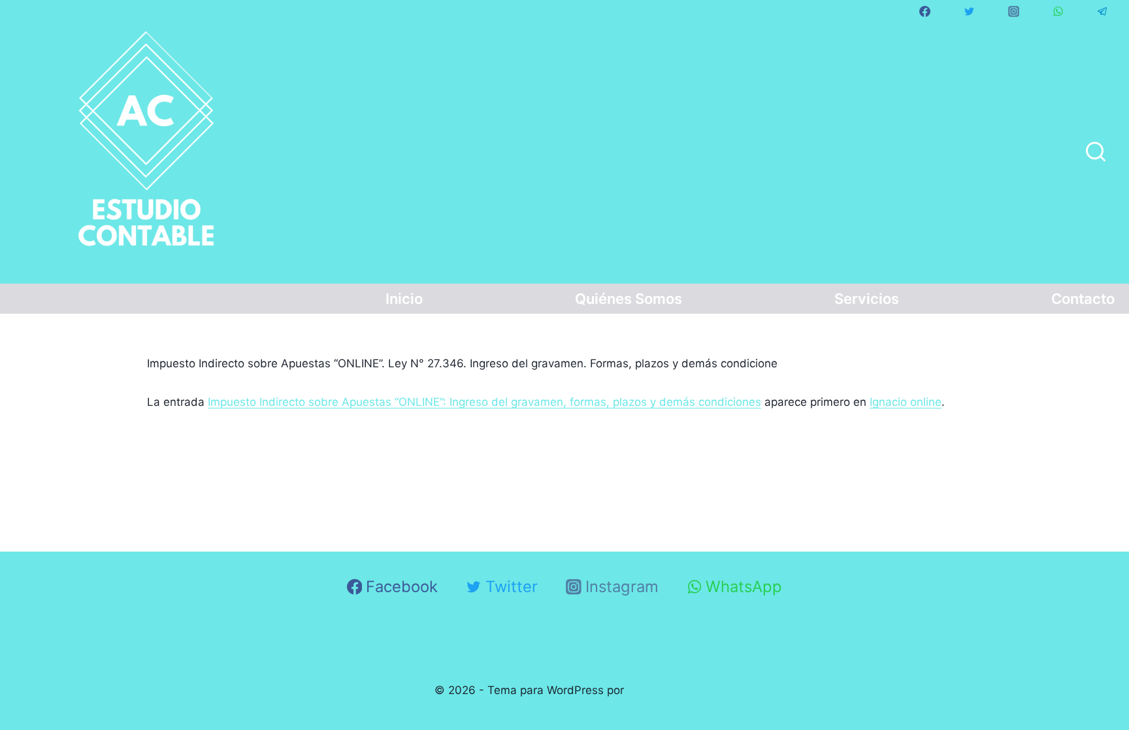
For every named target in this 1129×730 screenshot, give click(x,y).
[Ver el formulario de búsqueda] (1095, 153)
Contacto (1083, 298)
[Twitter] (969, 11)
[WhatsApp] (1058, 11)
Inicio (404, 298)
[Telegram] (1102, 11)
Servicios (866, 298)
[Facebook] (924, 11)
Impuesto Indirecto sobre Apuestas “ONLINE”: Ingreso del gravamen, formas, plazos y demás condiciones (484, 401)
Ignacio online (905, 401)
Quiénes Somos (628, 298)
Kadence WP (661, 690)
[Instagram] (1013, 11)
